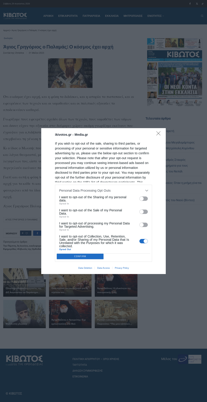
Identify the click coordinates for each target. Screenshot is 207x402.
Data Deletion (85, 268)
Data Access (103, 268)
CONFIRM (80, 256)
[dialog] (103, 201)
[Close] (159, 134)
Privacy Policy (122, 268)
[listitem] (103, 190)
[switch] (143, 198)
